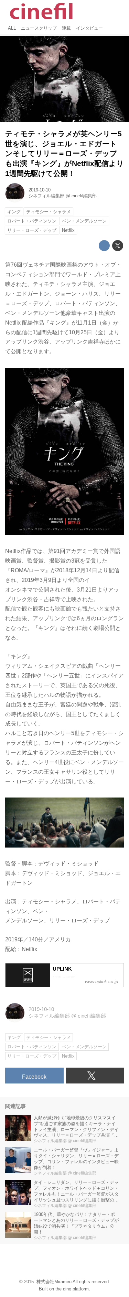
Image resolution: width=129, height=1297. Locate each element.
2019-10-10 (40, 189)
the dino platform (72, 1288)
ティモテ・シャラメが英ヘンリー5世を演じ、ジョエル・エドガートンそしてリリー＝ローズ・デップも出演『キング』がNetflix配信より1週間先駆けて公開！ (64, 153)
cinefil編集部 (84, 195)
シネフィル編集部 (46, 195)
